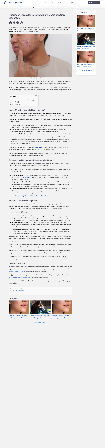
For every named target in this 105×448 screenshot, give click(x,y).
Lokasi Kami (52, 2)
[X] (17, 22)
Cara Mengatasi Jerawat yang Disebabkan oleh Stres (23, 101)
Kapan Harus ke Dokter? (16, 104)
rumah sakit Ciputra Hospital (17, 271)
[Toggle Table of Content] (35, 96)
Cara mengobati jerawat (16, 204)
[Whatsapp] (10, 22)
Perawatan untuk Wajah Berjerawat (19, 102)
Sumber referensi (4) (16, 293)
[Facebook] (21, 22)
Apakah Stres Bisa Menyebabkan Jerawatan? (21, 99)
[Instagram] (14, 22)
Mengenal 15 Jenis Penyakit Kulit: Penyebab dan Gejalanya (33, 196)
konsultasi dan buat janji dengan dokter (20, 277)
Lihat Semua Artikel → (40, 322)
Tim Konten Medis (20, 290)
